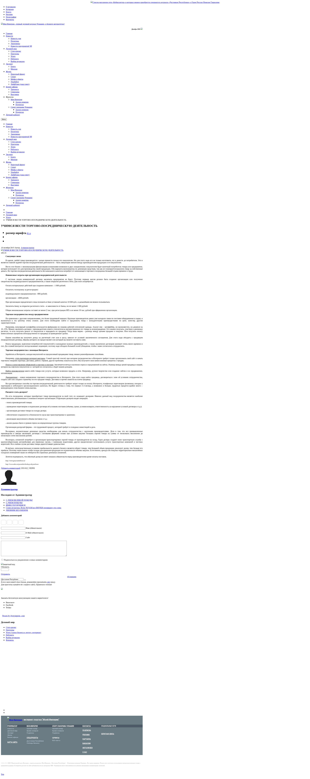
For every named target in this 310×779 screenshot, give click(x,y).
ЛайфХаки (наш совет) (20, 174)
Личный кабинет (13, 205)
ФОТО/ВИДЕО (87, 748)
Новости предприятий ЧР (21, 136)
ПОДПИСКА (86, 730)
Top (2, 774)
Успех (13, 146)
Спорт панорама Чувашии (21, 197)
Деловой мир (11, 139)
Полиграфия (11, 17)
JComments (71, 576)
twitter (110, 729)
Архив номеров (22, 192)
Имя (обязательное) (34, 528)
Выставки (15, 185)
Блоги (13, 157)
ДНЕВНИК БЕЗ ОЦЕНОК (17, 510)
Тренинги (15, 180)
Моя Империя (16, 190)
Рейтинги (15, 149)
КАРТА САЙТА (12, 742)
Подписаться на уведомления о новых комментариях (26, 560)
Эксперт (9, 154)
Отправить (5, 574)
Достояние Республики (35, 741)
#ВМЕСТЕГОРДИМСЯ (15, 505)
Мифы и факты (17, 169)
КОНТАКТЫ (86, 726)
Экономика (15, 134)
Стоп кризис (16, 141)
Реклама (9, 14)
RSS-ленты (56, 740)
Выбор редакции (18, 152)
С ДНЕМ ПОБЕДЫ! (14, 502)
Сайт (28, 537)
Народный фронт (18, 164)
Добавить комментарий (10, 468)
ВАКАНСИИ (86, 743)
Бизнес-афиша (12, 177)
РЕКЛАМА (86, 735)
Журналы (10, 187)
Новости (9, 126)
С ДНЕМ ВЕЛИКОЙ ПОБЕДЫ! (19, 500)
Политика (15, 131)
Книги (8, 12)
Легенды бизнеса (33, 743)
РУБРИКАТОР (12, 726)
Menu (4, 119)
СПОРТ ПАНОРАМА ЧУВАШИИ (63, 726)
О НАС (84, 752)
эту (48, 582)
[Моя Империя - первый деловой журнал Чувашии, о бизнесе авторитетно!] (33, 24)
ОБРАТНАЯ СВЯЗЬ (107, 734)
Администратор (27, 247)
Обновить (5, 567)
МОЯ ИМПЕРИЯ (32, 726)
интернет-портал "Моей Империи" (41, 719)
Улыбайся (15, 172)
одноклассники (113, 729)
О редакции (11, 6)
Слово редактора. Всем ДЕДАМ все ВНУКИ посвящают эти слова (33, 507)
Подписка (20, 195)
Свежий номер (32, 729)
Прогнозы (15, 144)
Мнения (14, 159)
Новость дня (16, 129)
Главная (9, 124)
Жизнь (8, 162)
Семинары (15, 182)
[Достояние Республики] (155, 2)
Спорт (13, 167)
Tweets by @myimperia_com (13, 615)
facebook (106, 729)
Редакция (10, 9)
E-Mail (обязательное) (35, 532)
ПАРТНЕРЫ (86, 739)
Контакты (10, 19)
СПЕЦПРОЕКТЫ (32, 738)
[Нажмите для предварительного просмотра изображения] (32, 250)
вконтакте (102, 729)
